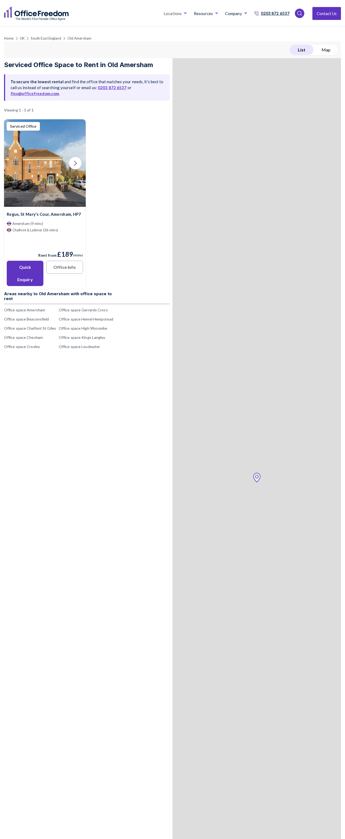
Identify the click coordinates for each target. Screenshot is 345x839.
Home (8, 38)
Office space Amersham (24, 310)
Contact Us (327, 13)
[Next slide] (75, 163)
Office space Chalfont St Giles (30, 328)
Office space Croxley (22, 346)
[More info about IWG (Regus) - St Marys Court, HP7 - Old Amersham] (45, 203)
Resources (203, 13)
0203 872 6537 (275, 13)
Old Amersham (79, 38)
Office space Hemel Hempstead (86, 319)
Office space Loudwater (79, 346)
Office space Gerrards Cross (83, 310)
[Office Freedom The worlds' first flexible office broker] (36, 13)
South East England (46, 38)
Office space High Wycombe (83, 328)
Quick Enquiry (25, 273)
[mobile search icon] (299, 13)
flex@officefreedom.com (35, 93)
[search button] (68, 13)
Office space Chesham (23, 337)
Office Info (64, 267)
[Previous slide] (14, 163)
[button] (257, 477)
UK (22, 38)
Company (233, 13)
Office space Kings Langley (82, 337)
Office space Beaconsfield (26, 319)
